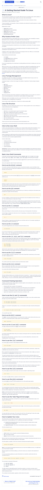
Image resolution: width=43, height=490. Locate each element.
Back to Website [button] (9, 1)
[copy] (40, 172)
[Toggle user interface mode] (41, 2)
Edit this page (6, 476)
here (3, 73)
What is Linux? (21, 7)
